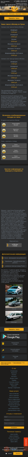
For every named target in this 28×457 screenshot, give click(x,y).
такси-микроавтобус (14, 408)
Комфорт (14, 30)
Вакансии (14, 372)
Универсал (14, 34)
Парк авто (14, 385)
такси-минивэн (14, 406)
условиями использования (10, 450)
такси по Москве (14, 393)
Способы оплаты (14, 382)
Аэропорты (18, 13)
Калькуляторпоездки (15, 343)
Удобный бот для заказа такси (17, 5)
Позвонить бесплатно (21, 3)
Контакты (3, 2)
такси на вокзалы (14, 397)
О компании (14, 371)
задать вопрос (14, 439)
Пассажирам (6, 1)
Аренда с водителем (14, 387)
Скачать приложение (13, 334)
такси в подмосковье (14, 399)
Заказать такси (14, 18)
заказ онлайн (14, 434)
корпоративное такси (14, 410)
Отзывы (14, 374)
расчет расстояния (14, 438)
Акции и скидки (14, 384)
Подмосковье (4, 13)
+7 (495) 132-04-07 (20, 1)
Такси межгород (17, 362)
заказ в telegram (14, 436)
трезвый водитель (14, 403)
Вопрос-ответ (14, 378)
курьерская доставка (14, 404)
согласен (10, 453)
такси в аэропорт (14, 395)
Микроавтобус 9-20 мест (14, 53)
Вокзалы (24, 13)
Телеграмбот (15, 357)
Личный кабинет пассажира (15, 350)
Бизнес (13, 39)
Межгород (11, 13)
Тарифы (14, 380)
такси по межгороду (14, 401)
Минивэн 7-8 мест (14, 48)
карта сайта (14, 441)
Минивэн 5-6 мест (14, 44)
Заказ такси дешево (6, 362)
